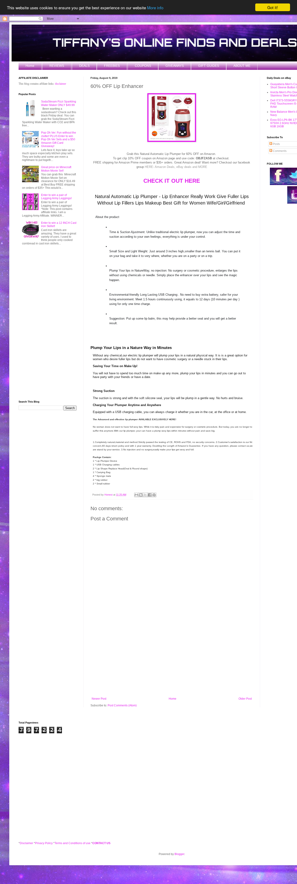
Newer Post (99, 698)
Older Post (245, 698)
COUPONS (143, 65)
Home (30, 65)
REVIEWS (56, 65)
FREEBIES (112, 65)
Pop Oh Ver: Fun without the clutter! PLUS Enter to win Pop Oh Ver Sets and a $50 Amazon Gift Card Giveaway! (58, 139)
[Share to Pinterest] (154, 495)
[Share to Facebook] (149, 495)
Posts (276, 144)
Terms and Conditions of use (72, 843)
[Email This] (136, 495)
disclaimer (60, 83)
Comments (279, 151)
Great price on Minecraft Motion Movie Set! (56, 169)
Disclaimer (26, 843)
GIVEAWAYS (174, 65)
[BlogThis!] (141, 495)
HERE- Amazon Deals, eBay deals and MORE (176, 167)
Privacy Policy (44, 843)
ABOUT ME (241, 65)
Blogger (179, 854)
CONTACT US (101, 843)
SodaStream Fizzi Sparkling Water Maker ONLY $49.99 (58, 103)
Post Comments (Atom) (122, 705)
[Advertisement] (171, 658)
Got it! (272, 7)
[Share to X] (145, 495)
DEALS (84, 65)
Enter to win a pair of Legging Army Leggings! (56, 196)
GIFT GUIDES (208, 65)
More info (155, 7)
